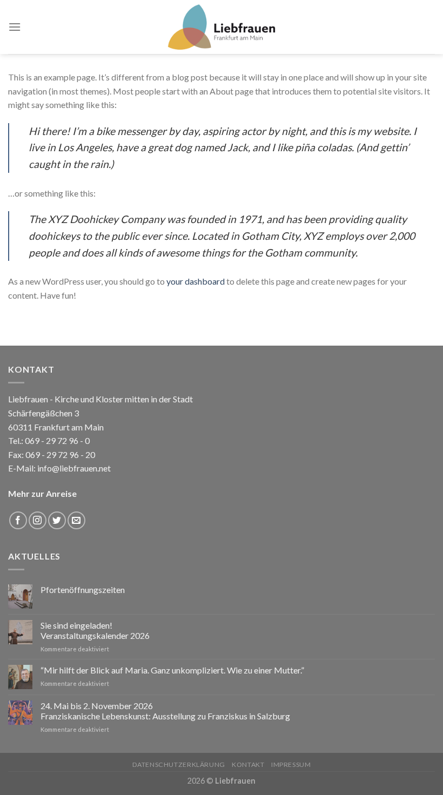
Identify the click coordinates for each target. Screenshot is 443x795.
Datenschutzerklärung (178, 764)
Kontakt (248, 764)
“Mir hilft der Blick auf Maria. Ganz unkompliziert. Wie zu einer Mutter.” (172, 670)
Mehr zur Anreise (42, 493)
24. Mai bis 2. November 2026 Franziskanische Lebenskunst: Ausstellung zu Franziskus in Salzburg (165, 710)
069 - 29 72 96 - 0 (56, 440)
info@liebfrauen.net (74, 468)
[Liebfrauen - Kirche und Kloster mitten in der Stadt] (221, 27)
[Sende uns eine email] (76, 520)
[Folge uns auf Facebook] (18, 520)
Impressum (291, 764)
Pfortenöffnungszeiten (83, 589)
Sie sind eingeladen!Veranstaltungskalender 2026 (95, 630)
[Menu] (14, 27)
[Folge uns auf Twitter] (57, 520)
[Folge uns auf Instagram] (37, 520)
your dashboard (195, 281)
